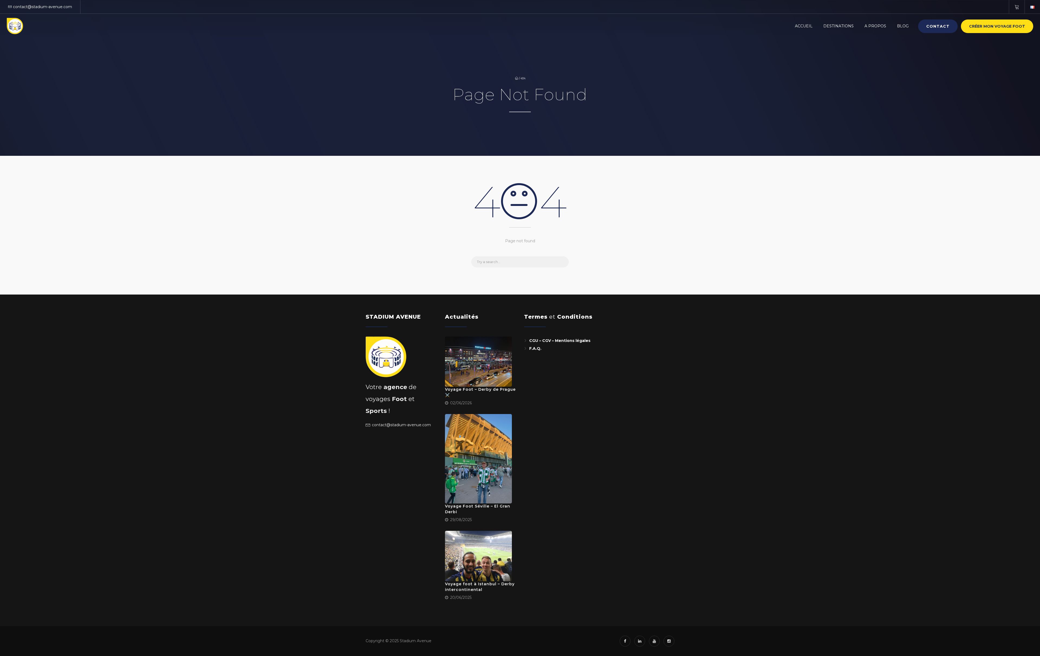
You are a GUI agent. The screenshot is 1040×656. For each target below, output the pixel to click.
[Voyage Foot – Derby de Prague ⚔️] (478, 362)
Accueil (803, 26)
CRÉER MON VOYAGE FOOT (997, 26)
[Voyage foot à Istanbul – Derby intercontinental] (478, 556)
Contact (938, 26)
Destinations (838, 26)
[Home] (15, 26)
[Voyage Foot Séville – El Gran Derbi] (478, 458)
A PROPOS (875, 26)
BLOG (903, 26)
